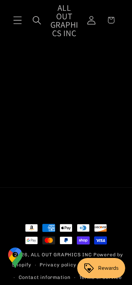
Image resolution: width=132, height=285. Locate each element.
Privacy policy (58, 265)
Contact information (45, 277)
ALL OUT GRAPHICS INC (61, 255)
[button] (17, 20)
